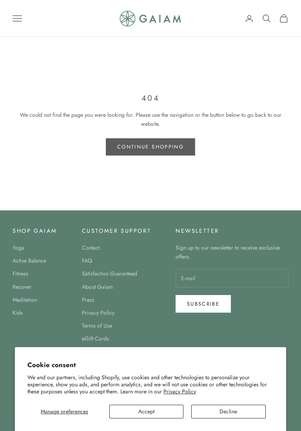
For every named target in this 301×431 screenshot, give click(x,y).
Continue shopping (150, 146)
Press (88, 300)
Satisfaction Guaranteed (109, 273)
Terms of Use (97, 326)
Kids (18, 313)
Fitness (20, 273)
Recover (22, 287)
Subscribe (203, 304)
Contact (91, 248)
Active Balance (29, 260)
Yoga (18, 248)
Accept (146, 411)
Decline (228, 411)
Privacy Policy (179, 391)
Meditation (25, 300)
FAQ (87, 260)
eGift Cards (95, 338)
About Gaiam (97, 287)
